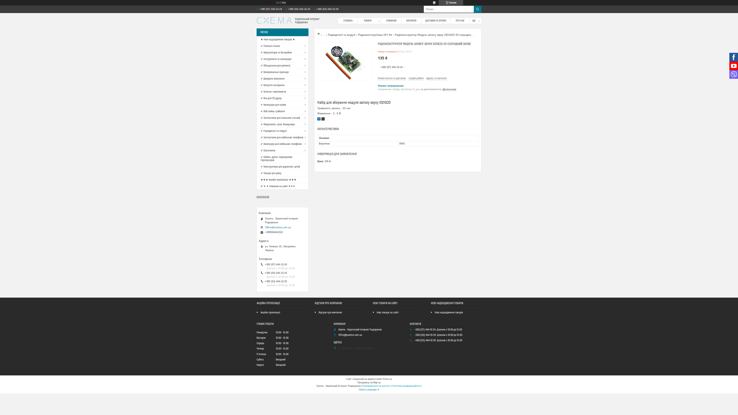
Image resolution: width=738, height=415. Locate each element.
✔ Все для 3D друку (271, 98)
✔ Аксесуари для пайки (273, 104)
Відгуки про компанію (330, 312)
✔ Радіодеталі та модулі (274, 131)
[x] (323, 119)
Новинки (391, 20)
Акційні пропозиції (270, 312)
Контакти (411, 20)
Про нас (460, 20)
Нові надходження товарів (449, 312)
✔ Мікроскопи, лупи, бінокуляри (278, 124)
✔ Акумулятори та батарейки (276, 52)
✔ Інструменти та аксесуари (276, 59)
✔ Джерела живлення (272, 78)
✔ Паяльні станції (270, 46)
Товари (367, 20)
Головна (347, 20)
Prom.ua (387, 379)
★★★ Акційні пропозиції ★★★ (278, 179)
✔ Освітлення (268, 150)
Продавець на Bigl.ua (369, 382)
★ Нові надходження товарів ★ (278, 39)
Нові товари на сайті (388, 312)
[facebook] (319, 119)
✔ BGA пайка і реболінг (273, 111)
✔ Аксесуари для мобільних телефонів (281, 144)
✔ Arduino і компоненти (273, 91)
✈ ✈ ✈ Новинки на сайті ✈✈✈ (278, 186)
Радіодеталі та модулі (341, 34)
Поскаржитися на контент (376, 386)
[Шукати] (477, 9)
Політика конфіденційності (407, 386)
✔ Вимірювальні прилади (275, 72)
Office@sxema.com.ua (278, 227)
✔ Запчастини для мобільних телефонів (282, 137)
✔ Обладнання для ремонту (275, 65)
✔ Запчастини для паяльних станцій (280, 118)
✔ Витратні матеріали (272, 85)
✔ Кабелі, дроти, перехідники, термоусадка (277, 159)
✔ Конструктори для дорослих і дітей (280, 166)
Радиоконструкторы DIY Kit (375, 34)
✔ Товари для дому (271, 173)
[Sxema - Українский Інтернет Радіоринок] (274, 21)
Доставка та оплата (435, 20)
